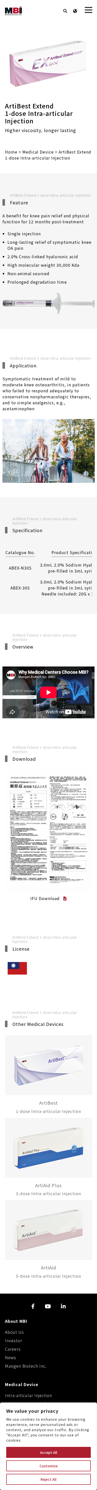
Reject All (48, 1479)
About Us (14, 1332)
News (10, 1357)
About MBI (16, 1321)
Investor (13, 1340)
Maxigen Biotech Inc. (26, 1366)
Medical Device (38, 152)
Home (11, 152)
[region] (48, 1446)
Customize (49, 1465)
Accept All (48, 1452)
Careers (13, 1349)
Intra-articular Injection (28, 1395)
